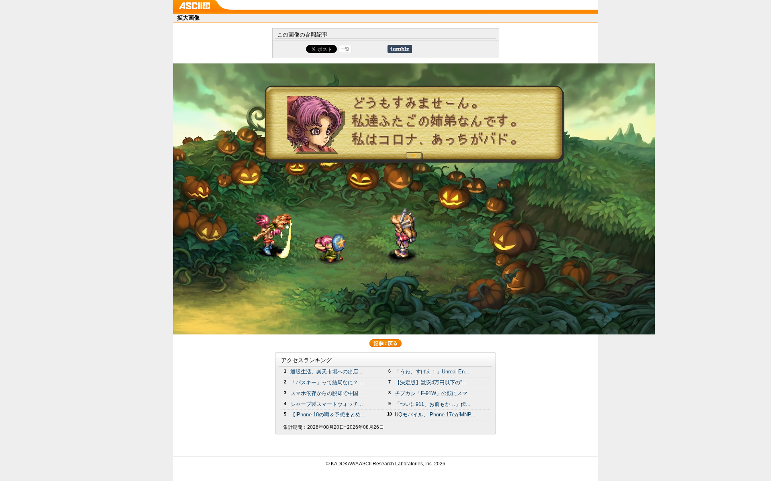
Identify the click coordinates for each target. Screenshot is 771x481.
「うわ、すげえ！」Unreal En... (432, 372)
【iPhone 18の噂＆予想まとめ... (327, 415)
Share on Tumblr (400, 49)
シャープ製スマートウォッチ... (326, 404)
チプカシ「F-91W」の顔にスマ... (433, 393)
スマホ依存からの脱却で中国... (326, 393)
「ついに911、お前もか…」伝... (433, 404)
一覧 (345, 49)
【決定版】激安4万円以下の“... (431, 382)
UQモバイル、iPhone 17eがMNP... (435, 415)
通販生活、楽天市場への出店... (326, 372)
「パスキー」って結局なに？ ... (327, 382)
